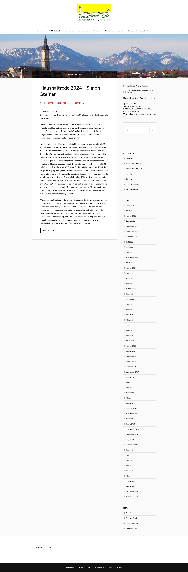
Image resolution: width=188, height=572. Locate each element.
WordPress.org (131, 528)
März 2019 (130, 398)
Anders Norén (116, 567)
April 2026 (130, 205)
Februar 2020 (131, 346)
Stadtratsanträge (145, 31)
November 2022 (132, 289)
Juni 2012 (129, 450)
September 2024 (132, 257)
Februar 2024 (131, 268)
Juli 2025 (129, 242)
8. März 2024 (65, 103)
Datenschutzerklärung (43, 547)
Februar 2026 (131, 216)
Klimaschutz (130, 158)
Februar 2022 (131, 309)
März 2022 (130, 304)
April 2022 (130, 299)
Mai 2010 (129, 476)
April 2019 (130, 393)
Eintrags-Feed (131, 518)
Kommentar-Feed (132, 523)
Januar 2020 (130, 351)
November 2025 (132, 231)
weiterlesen (48, 230)
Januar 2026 (130, 221)
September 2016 (132, 429)
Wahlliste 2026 (54, 31)
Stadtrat (80, 103)
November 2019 (132, 361)
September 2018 (132, 413)
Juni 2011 (129, 465)
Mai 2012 (129, 455)
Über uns (96, 31)
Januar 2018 (130, 424)
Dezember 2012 (132, 445)
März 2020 (130, 341)
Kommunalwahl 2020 (134, 163)
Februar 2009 (131, 481)
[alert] (139, 91)
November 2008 (132, 497)
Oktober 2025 (131, 237)
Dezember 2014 (132, 434)
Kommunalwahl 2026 (134, 168)
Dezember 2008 (132, 491)
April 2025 (130, 247)
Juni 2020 (129, 335)
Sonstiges (129, 174)
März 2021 (130, 320)
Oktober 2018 (131, 408)
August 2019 (131, 377)
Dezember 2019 (132, 356)
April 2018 (130, 419)
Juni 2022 (129, 294)
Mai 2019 (129, 387)
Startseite (40, 31)
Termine (131, 31)
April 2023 (130, 278)
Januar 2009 (130, 486)
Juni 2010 (129, 471)
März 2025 (130, 252)
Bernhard (48, 103)
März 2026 (130, 211)
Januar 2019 (130, 403)
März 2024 (130, 263)
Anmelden (130, 513)
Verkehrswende (132, 189)
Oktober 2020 (131, 325)
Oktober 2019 (131, 367)
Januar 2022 (130, 315)
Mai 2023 (129, 273)
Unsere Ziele (69, 31)
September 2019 (132, 372)
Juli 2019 (129, 382)
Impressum (39, 553)
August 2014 (131, 439)
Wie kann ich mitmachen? (114, 31)
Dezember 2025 (132, 226)
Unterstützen (84, 31)
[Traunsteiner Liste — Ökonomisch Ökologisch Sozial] (94, 13)
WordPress (85, 567)
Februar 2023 (131, 283)
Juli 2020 (129, 330)
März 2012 (130, 460)
